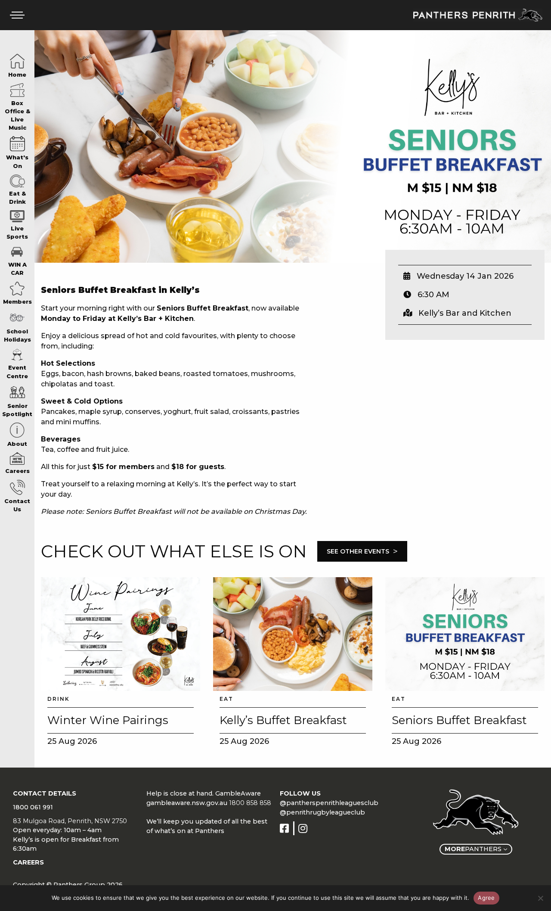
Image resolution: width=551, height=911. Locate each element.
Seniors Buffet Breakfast (459, 720)
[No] (540, 898)
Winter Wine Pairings (107, 720)
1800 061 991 (33, 807)
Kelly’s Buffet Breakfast (283, 720)
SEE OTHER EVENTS (362, 551)
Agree (486, 897)
